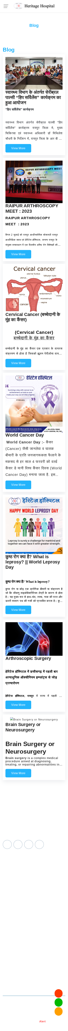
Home (28, 19)
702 (50, 978)
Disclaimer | (30, 1021)
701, (43, 978)
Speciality (10, 872)
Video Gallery (13, 889)
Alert (42, 1021)
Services (9, 866)
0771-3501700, (28, 978)
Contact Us (11, 894)
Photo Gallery (13, 883)
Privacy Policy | (19, 1016)
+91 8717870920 (30, 983)
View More (18, 148)
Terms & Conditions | (45, 1016)
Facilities (9, 877)
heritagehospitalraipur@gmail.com (37, 989)
